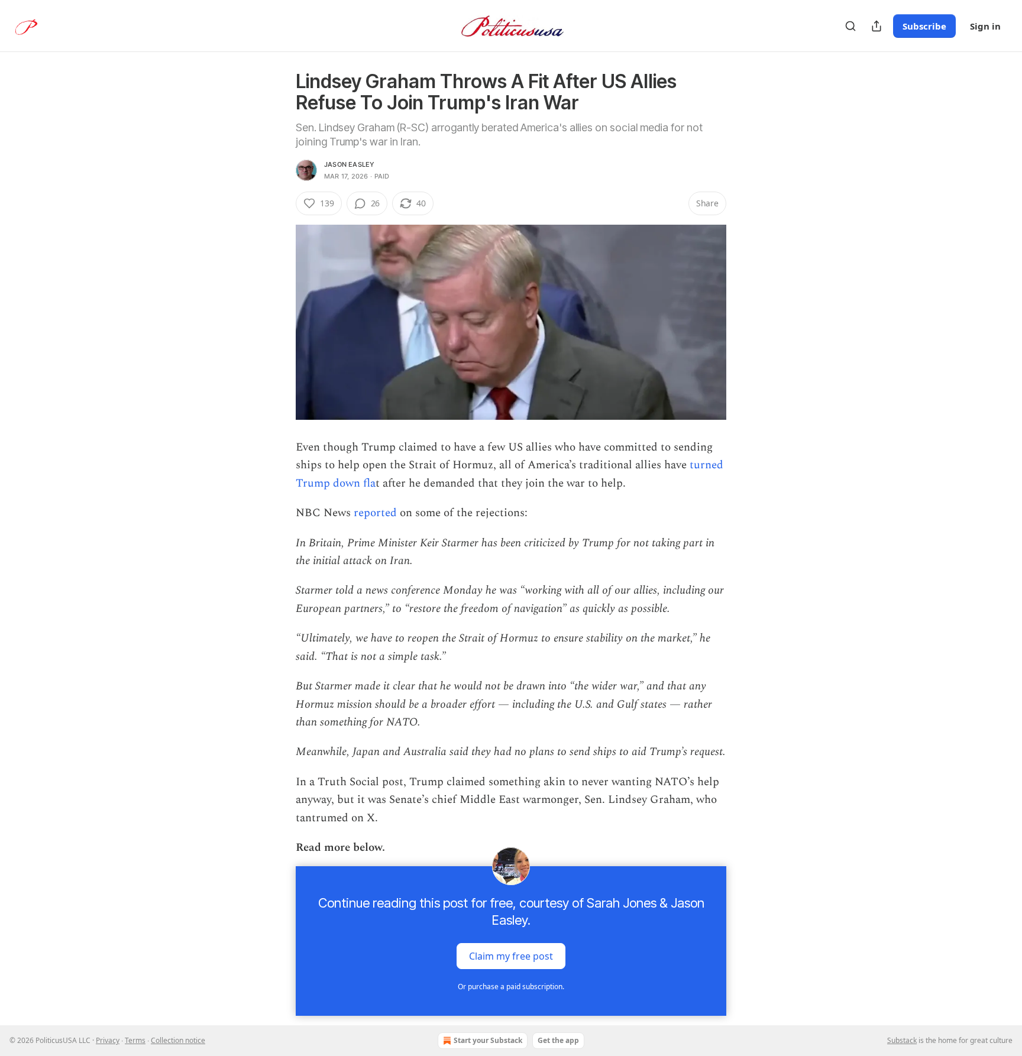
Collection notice (178, 1040)
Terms (135, 1040)
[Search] (850, 26)
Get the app (558, 1040)
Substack (902, 1040)
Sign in (985, 26)
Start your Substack (488, 1040)
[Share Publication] (876, 26)
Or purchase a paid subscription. (511, 987)
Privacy (107, 1040)
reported (374, 512)
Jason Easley (349, 164)
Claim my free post (511, 956)
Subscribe (924, 26)
